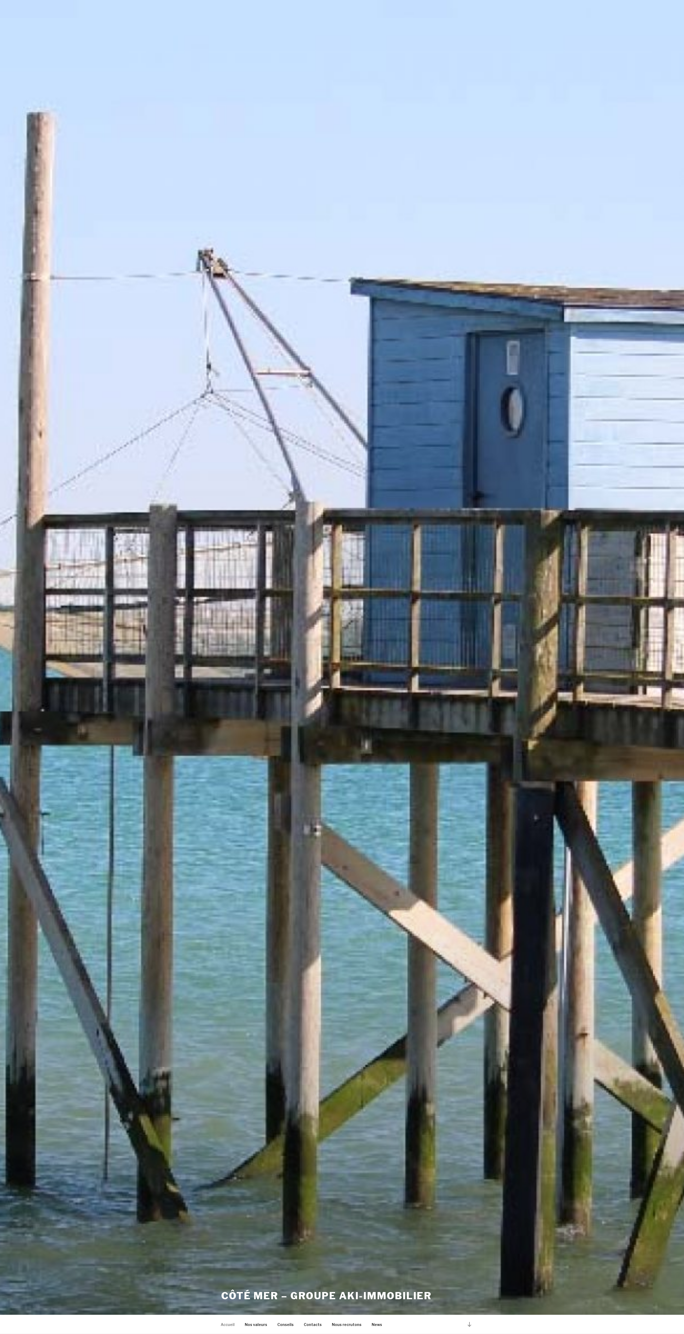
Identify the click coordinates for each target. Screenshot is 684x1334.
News (377, 1324)
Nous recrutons (347, 1324)
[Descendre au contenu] (469, 1324)
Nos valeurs (256, 1324)
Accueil (228, 1324)
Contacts (313, 1324)
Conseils (285, 1324)
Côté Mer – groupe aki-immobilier (326, 1296)
